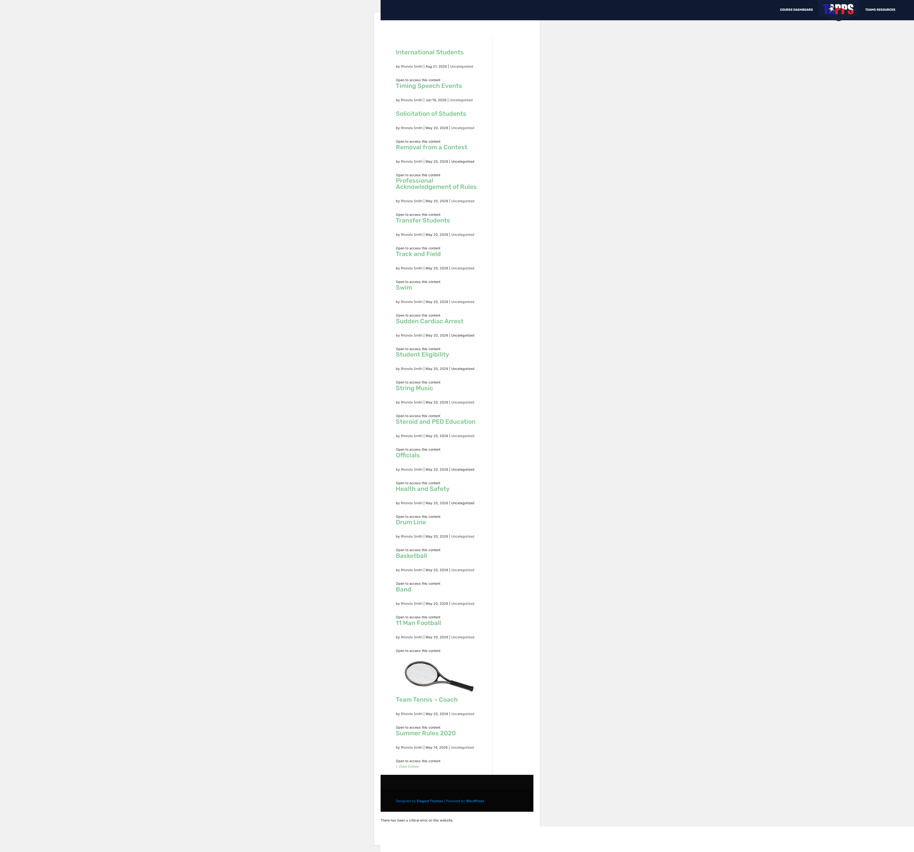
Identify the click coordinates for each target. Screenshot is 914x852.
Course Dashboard (796, 9)
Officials (408, 455)
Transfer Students (423, 220)
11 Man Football (418, 623)
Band (403, 589)
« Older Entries (407, 766)
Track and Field (418, 254)
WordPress (475, 801)
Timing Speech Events (429, 86)
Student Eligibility (422, 354)
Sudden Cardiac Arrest (429, 321)
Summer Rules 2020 (426, 733)
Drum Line (411, 522)
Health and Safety (423, 489)
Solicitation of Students (431, 113)
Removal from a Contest (431, 147)
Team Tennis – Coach (427, 699)
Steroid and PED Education (436, 421)
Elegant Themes (430, 801)
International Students (430, 52)
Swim (404, 287)
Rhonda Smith (411, 66)
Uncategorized (461, 66)
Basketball (411, 556)
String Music (414, 388)
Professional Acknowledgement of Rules (436, 184)
